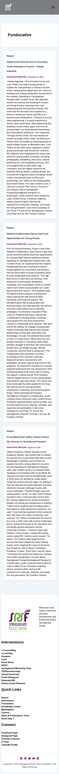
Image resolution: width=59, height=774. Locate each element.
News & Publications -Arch (15, 715)
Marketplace (7, 709)
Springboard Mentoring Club (16, 668)
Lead (4, 659)
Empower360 (8, 680)
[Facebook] (21, 758)
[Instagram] (29, 758)
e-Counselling (8, 650)
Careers (5, 712)
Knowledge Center (11, 706)
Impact (4, 697)
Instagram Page (9, 736)
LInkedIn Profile (9, 745)
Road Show (7, 662)
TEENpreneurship (10, 671)
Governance (7, 700)
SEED (4, 665)
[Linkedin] (37, 758)
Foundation (7, 703)
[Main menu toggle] (53, 7)
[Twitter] (25, 758)
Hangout (10, 56)
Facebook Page (9, 733)
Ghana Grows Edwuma (13, 683)
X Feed (5, 742)
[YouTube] (33, 758)
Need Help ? (7, 718)
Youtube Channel (10, 739)
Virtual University (10, 674)
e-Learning (7, 653)
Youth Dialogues (10, 677)
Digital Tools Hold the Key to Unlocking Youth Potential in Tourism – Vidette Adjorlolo (27, 66)
